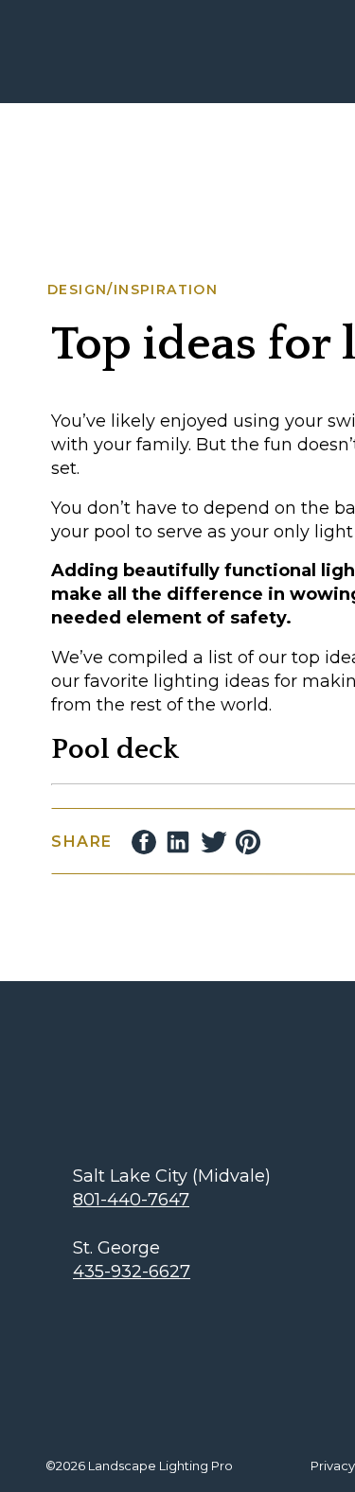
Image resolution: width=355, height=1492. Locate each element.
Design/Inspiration (132, 289)
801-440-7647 (131, 1199)
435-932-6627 (131, 1271)
